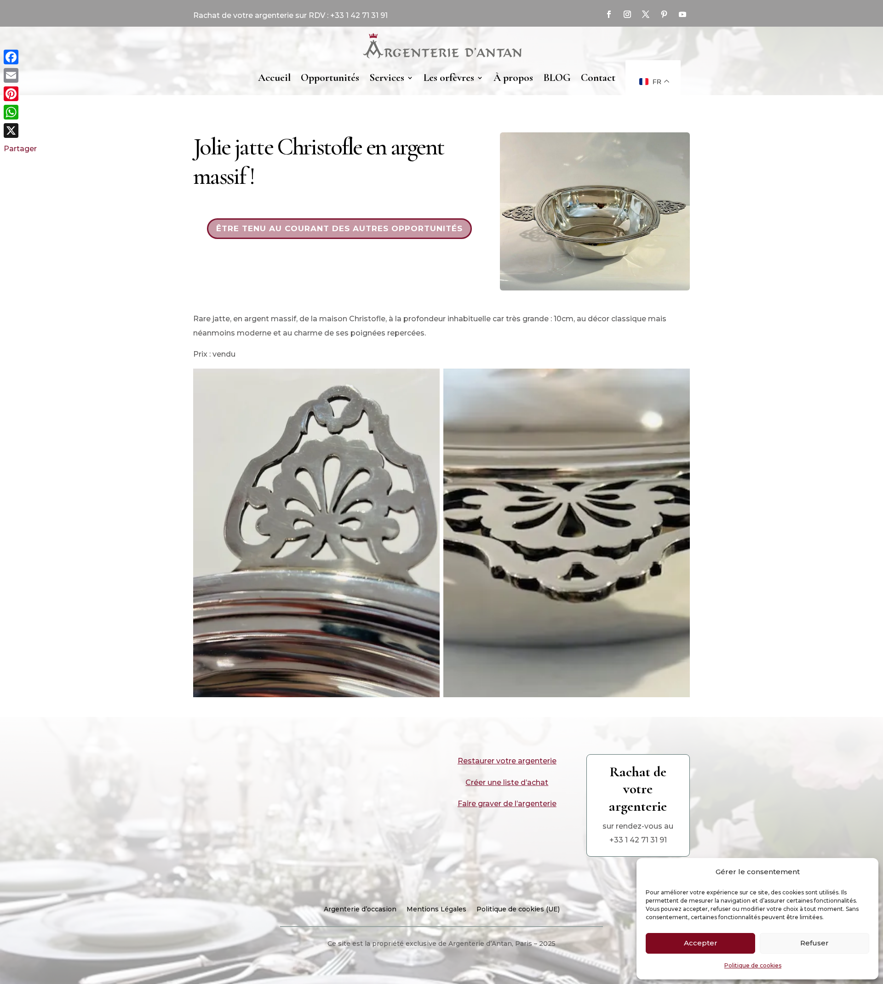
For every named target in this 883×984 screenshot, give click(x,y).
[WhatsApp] (20, 112)
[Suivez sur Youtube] (682, 14)
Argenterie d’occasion (360, 909)
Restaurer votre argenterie (507, 760)
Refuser (814, 942)
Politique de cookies (752, 965)
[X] (20, 130)
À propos (513, 77)
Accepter (700, 942)
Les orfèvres (449, 77)
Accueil (274, 77)
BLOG (557, 77)
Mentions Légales (436, 909)
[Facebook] (20, 57)
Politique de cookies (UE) (518, 909)
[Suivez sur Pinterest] (664, 14)
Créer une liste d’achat (506, 782)
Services (386, 77)
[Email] (20, 75)
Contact (598, 77)
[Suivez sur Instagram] (627, 14)
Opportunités (330, 77)
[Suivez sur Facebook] (609, 14)
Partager (20, 148)
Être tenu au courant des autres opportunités (339, 228)
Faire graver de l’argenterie (507, 803)
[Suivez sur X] (645, 14)
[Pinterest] (20, 94)
